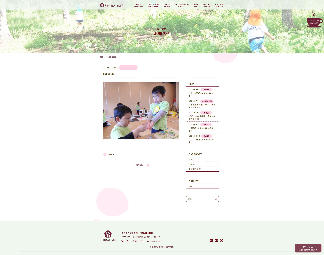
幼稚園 (192, 164)
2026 (191, 186)
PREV (111, 154)
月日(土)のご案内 (308, 248)
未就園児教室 (195, 169)
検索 (216, 199)
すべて (191, 159)
